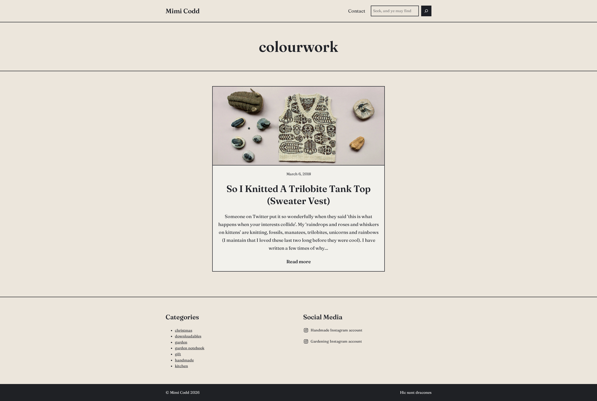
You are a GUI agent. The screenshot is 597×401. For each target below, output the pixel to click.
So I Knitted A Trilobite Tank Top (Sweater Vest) (298, 194)
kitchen (181, 366)
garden (181, 342)
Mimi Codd (183, 11)
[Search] (426, 11)
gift (178, 354)
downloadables (188, 336)
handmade (184, 360)
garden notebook (189, 348)
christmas (183, 330)
